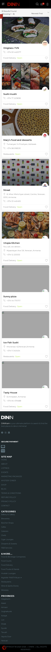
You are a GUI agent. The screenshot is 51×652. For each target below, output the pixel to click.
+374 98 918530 (14, 148)
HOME (4, 460)
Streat (6, 190)
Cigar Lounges (7, 539)
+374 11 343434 (13, 351)
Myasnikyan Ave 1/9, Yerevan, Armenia (24, 250)
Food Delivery (9, 58)
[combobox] (40, 13)
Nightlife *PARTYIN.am (11, 578)
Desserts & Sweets (9, 544)
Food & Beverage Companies (13, 557)
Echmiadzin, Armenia (16, 397)
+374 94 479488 (14, 401)
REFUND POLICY (8, 497)
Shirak (3, 624)
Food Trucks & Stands (10, 569)
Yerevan (4, 641)
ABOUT (4, 464)
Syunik (4, 628)
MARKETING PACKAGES (11, 476)
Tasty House (10, 392)
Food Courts (6, 561)
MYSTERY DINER (8, 481)
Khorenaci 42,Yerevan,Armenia (20, 347)
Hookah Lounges (8, 573)
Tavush (4, 632)
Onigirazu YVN (11, 48)
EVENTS (4, 472)
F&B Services (6, 548)
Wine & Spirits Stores (10, 586)
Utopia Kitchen (11, 243)
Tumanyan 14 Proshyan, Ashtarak (21, 144)
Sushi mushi (10, 94)
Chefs (3, 535)
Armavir (4, 607)
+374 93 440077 (14, 52)
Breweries (5, 519)
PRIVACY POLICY (8, 501)
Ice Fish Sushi (10, 342)
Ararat (3, 603)
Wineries (4, 590)
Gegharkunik (6, 611)
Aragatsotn (5, 599)
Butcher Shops (7, 523)
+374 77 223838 (14, 98)
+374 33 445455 (14, 201)
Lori (2, 620)
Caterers (4, 531)
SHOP (3, 485)
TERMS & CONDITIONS (11, 493)
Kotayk (4, 616)
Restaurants (8, 154)
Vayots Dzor (6, 637)
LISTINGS (5, 468)
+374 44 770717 (13, 300)
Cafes (3, 527)
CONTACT (5, 506)
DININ (31, 647)
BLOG (3, 489)
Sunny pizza (9, 296)
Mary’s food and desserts (17, 140)
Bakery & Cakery (8, 514)
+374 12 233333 (13, 255)
